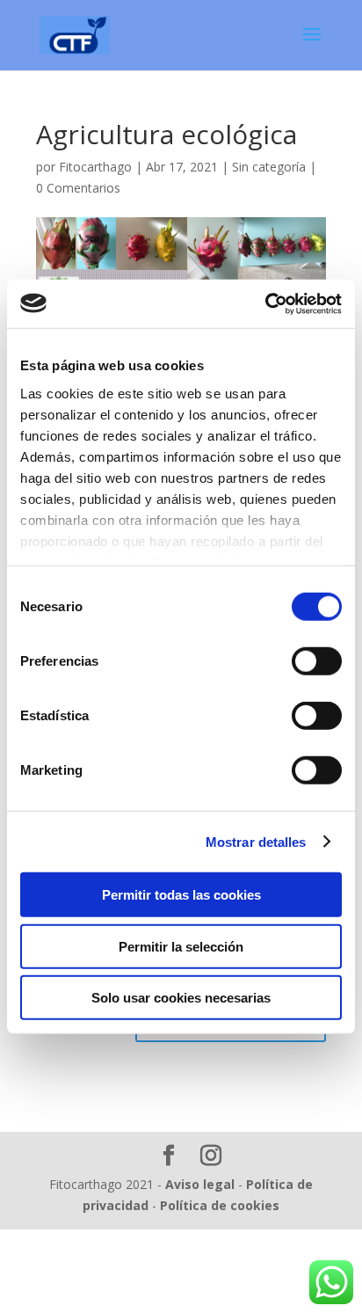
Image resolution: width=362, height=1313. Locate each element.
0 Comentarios (78, 187)
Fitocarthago (95, 166)
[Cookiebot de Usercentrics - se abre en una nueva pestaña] (265, 303)
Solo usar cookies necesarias (181, 997)
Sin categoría (269, 166)
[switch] (317, 661)
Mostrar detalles (256, 841)
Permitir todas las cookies (181, 894)
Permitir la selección (181, 945)
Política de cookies (219, 1205)
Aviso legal (200, 1184)
